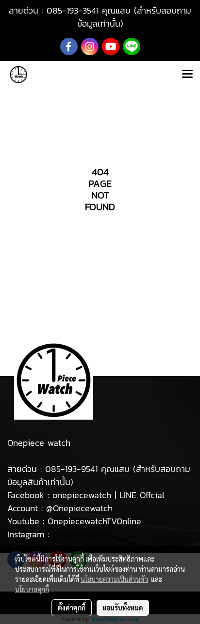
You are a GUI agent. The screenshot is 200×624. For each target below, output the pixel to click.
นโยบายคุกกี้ (32, 589)
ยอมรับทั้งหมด (122, 607)
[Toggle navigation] (187, 74)
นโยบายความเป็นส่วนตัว (114, 579)
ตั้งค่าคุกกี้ (71, 607)
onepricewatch (80, 534)
